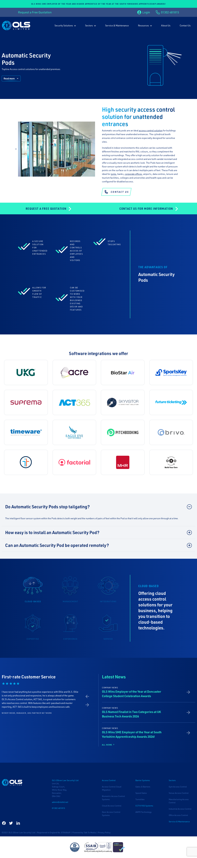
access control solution (151, 130)
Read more (9, 78)
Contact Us (119, 191)
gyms (113, 174)
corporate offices (133, 174)
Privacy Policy (104, 832)
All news (107, 744)
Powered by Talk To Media (84, 832)
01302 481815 (58, 808)
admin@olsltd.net (60, 802)
